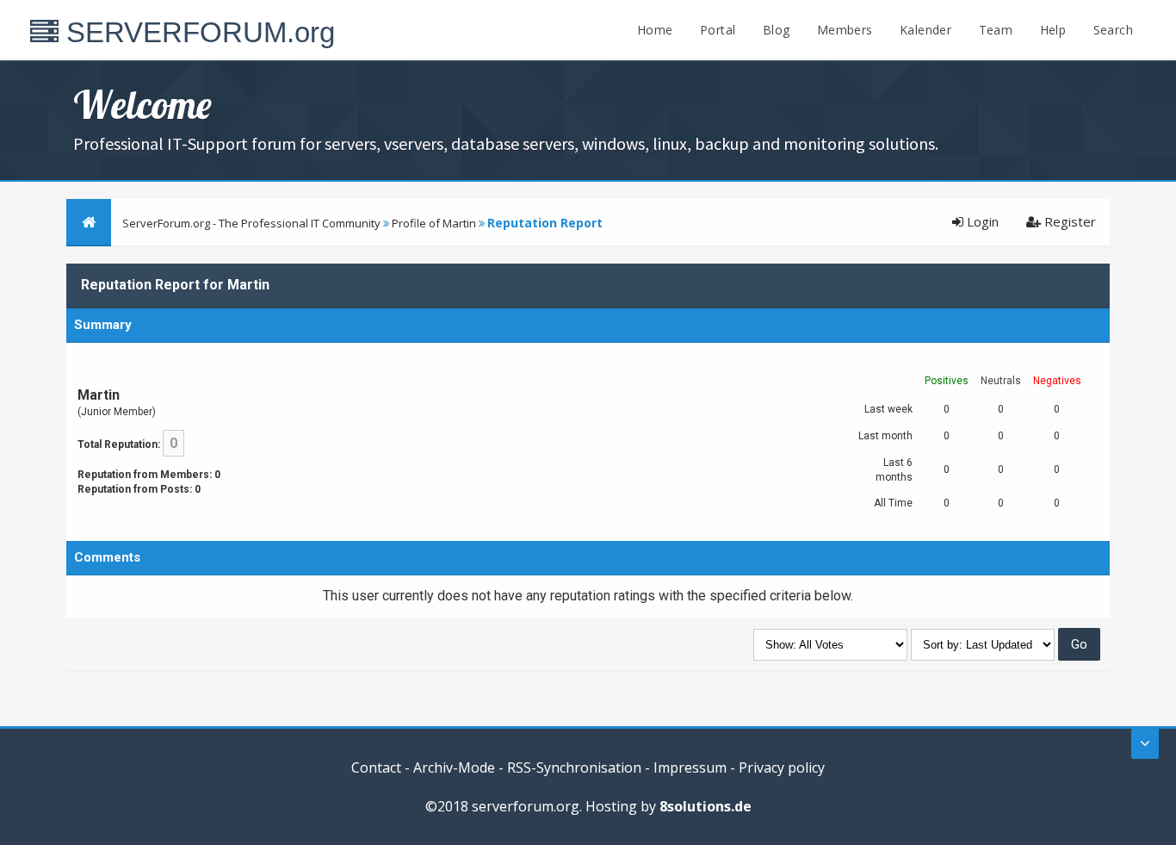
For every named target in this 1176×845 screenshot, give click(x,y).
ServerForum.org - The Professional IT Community (251, 223)
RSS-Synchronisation (574, 767)
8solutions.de (705, 806)
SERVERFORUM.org (197, 32)
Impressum (690, 767)
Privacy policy (782, 767)
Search (1113, 30)
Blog (776, 30)
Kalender (925, 30)
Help (1053, 30)
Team (996, 30)
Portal (717, 30)
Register (1068, 221)
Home (655, 30)
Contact (376, 767)
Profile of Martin (434, 223)
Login (981, 221)
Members (845, 30)
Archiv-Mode (454, 767)
